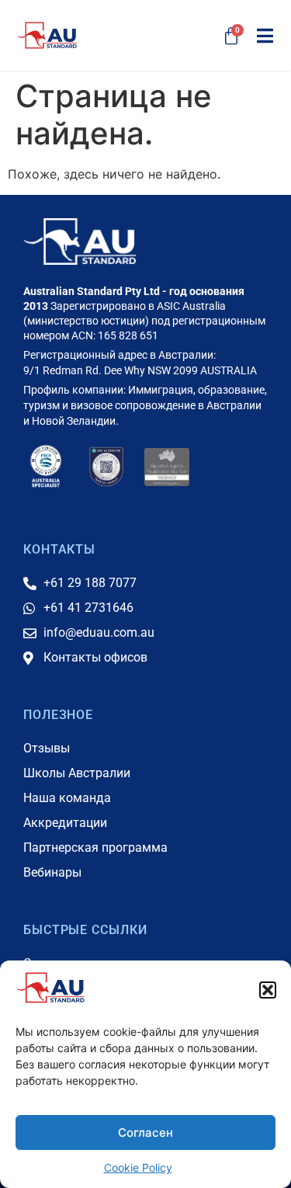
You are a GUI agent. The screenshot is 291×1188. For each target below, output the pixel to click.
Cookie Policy (138, 1167)
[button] (267, 990)
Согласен (145, 1132)
